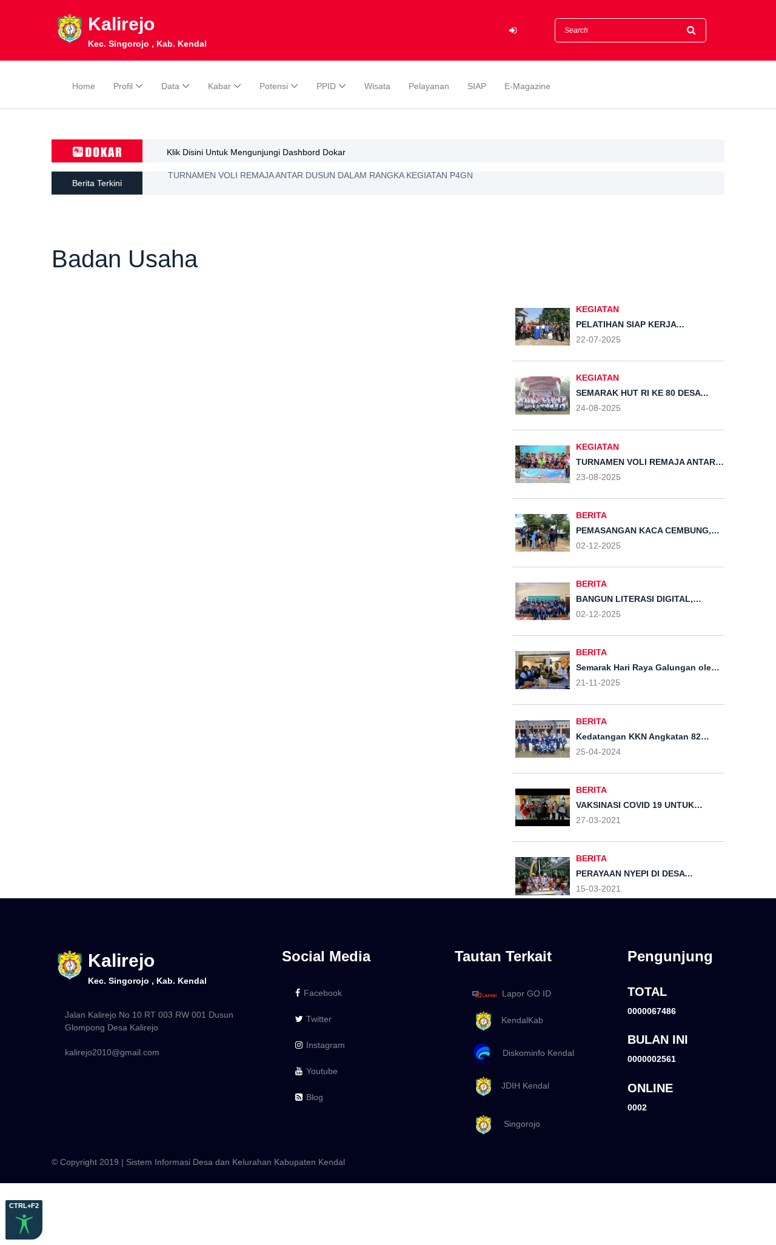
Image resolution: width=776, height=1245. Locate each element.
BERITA (591, 515)
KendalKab (518, 1020)
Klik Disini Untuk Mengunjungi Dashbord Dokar (256, 152)
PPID (326, 86)
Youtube (322, 1071)
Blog (314, 1097)
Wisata (377, 86)
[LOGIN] (512, 30)
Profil (123, 86)
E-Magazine (527, 86)
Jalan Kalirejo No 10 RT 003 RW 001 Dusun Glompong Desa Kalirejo (149, 1021)
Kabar (219, 86)
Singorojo (517, 1124)
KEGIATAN (597, 309)
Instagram (325, 1045)
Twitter (319, 1019)
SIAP (476, 86)
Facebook (323, 993)
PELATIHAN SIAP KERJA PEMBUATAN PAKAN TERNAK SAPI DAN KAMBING (317, 188)
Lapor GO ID (526, 993)
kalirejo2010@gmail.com (112, 1052)
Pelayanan (429, 86)
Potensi (273, 86)
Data (170, 86)
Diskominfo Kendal (534, 1053)
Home (83, 86)
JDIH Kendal (521, 1085)
